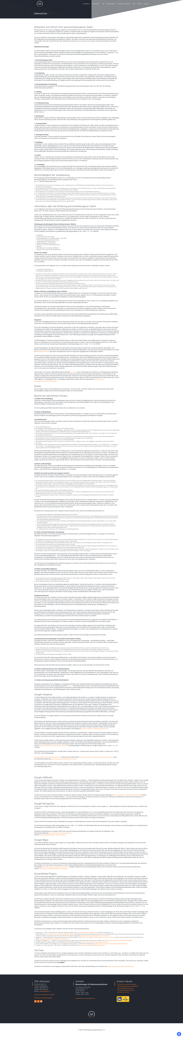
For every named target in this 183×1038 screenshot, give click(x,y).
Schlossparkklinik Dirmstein (125, 988)
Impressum (37, 994)
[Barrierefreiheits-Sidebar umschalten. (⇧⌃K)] (179, 1034)
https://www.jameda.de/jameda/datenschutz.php (94, 942)
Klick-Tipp (74, 372)
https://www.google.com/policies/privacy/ (60, 833)
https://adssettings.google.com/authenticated (52, 834)
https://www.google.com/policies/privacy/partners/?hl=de (98, 937)
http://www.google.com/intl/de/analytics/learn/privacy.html (96, 757)
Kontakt (52, 994)
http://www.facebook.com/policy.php (87, 932)
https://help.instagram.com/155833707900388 (119, 940)
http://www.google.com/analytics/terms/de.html (47, 757)
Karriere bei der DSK (123, 992)
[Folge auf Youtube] (41, 1001)
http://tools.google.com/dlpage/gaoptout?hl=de (94, 728)
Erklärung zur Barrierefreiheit (43, 997)
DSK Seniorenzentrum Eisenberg (126, 984)
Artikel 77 (70, 685)
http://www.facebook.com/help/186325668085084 (59, 934)
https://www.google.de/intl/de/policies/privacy (92, 945)
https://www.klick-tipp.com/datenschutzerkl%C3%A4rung (111, 943)
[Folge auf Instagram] (35, 1001)
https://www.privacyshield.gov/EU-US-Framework (53, 745)
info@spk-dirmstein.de (42, 351)
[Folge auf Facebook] (38, 1001)
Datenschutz (45, 994)
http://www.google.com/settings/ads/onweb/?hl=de (127, 795)
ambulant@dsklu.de (44, 991)
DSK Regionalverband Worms (125, 990)
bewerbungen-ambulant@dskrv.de (85, 998)
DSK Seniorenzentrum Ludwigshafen (128, 986)
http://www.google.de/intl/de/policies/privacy (64, 759)
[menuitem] (86, 5)
